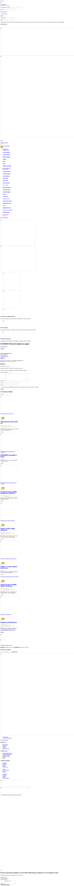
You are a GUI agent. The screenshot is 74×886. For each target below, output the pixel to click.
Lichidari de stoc (5, 356)
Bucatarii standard (6, 187)
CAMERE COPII (6, 198)
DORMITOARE (6, 150)
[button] (6, 353)
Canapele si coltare (6, 171)
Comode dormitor (6, 154)
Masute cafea (5, 178)
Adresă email (2, 879)
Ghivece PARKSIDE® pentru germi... (7, 630)
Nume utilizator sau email (5, 7)
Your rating (2, 372)
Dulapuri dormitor (6, 156)
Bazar (6, 217)
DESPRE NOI (3, 26)
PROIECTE (2, 138)
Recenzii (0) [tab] (2, 358)
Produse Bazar (5, 148)
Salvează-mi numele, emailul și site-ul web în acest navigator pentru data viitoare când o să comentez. (20, 387)
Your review (3, 380)
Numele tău (2, 877)
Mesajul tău (2, 883)
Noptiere (4, 159)
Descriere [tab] (2, 357)
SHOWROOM (3, 139)
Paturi (4, 161)
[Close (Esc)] (0, 869)
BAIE (4, 205)
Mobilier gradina (6, 212)
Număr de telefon (3, 878)
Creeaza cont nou (4, 24)
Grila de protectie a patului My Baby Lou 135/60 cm (8, 492)
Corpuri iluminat (6, 176)
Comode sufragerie (6, 173)
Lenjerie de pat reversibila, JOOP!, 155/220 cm (8, 585)
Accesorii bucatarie (6, 189)
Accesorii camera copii (7, 200)
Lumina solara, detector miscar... (6, 645)
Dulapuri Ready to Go (7, 168)
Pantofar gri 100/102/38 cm (8, 622)
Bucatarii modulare (6, 191)
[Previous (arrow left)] (0, 870)
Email (1, 384)
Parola (1, 9)
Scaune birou (5, 196)
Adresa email (3, 17)
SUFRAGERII (5, 169)
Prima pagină (2, 217)
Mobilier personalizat (7, 165)
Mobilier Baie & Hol (7, 207)
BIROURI (5, 194)
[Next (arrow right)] (2, 870)
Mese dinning (5, 180)
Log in (2, 15)
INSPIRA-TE (3, 27)
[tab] (37, 357)
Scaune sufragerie (6, 182)
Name (1, 382)
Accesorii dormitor (6, 152)
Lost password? (3, 11)
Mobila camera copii (7, 203)
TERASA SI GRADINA (7, 210)
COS (2, 147)
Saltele (4, 163)
